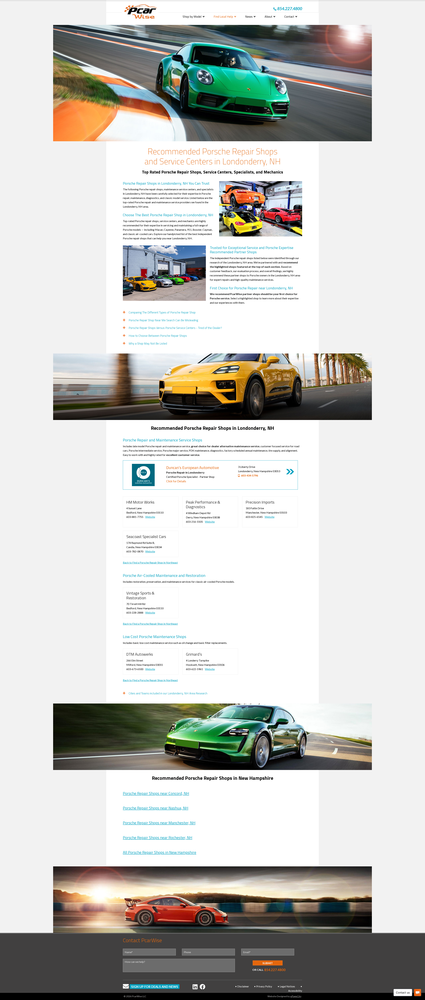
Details (290, 471)
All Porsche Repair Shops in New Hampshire (159, 852)
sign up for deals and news (154, 987)
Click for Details (176, 481)
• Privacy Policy (263, 986)
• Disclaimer (242, 986)
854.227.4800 (275, 970)
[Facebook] (202, 986)
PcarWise (140, 12)
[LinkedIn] (195, 986)
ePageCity (295, 996)
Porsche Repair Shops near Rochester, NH (157, 837)
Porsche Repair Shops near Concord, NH (156, 793)
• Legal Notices (286, 986)
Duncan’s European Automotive (192, 468)
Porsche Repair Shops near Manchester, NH (159, 823)
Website (150, 516)
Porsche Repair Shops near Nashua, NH (155, 808)
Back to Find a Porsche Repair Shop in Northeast (150, 562)
